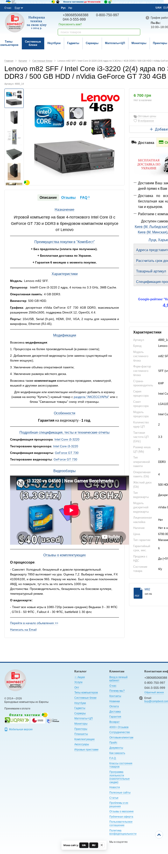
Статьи (113, 797)
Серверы (92, 43)
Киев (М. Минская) (152, 232)
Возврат (114, 721)
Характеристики (65, 274)
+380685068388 (75, 15)
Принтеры (80, 728)
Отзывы (68, 197)
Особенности (64, 413)
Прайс (113, 742)
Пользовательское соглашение (121, 823)
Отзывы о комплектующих (64, 555)
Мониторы (138, 43)
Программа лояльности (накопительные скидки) (119, 777)
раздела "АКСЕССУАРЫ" (91, 397)
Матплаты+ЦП (115, 43)
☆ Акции (79, 677)
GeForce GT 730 (67, 453)
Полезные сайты (120, 792)
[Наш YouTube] (42, 8)
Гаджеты (73, 43)
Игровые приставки (86, 749)
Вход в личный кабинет (118, 679)
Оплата (114, 706)
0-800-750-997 (107, 15)
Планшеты (81, 734)
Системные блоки (33, 43)
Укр (70, 7)
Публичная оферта (121, 816)
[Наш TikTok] (54, 8)
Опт (76, 687)
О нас (7, 7)
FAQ (85, 197)
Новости (114, 787)
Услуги (78, 682)
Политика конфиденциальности (122, 832)
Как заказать (117, 753)
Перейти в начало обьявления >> (34, 623)
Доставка (115, 711)
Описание (48, 197)
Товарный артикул (151, 271)
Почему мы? (117, 690)
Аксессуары (81, 744)
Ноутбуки (54, 43)
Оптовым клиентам (121, 737)
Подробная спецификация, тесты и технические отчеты (64, 432)
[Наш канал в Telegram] (48, 8)
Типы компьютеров (86, 692)
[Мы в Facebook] (30, 8)
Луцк (152, 240)
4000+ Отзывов (118, 727)
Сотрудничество (119, 732)
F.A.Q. (112, 758)
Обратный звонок (154, 692)
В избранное (146, 120)
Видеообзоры (64, 471)
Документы (116, 747)
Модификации (64, 335)
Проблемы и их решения (118, 804)
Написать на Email (23, 629)
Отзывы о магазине (121, 811)
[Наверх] (159, 835)
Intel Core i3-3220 (66, 439)
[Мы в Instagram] (36, 8)
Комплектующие (84, 739)
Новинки (114, 701)
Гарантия (115, 716)
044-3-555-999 (74, 19)
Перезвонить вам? (70, 24)
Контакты (115, 696)
